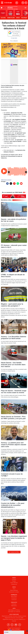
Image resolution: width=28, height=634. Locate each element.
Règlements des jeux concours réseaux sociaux (14, 616)
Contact (14, 579)
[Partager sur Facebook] (7, 184)
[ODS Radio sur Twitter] (12, 624)
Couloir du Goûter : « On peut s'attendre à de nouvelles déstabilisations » (12, 505)
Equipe (14, 581)
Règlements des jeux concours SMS (14, 617)
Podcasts (14, 604)
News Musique (14, 590)
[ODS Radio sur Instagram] (19, 624)
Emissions (14, 598)
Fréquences (14, 584)
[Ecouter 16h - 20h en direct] (14, 196)
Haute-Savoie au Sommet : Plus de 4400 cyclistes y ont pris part (13, 417)
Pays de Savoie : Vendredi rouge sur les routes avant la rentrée (13, 391)
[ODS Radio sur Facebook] (8, 624)
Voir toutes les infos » (14, 552)
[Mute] (25, 8)
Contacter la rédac (14, 592)
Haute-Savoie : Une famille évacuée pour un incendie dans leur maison (13, 364)
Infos (18, 17)
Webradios (14, 605)
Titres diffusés (14, 582)
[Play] (2, 8)
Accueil (3, 17)
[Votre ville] (16, 2)
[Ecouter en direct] (26, 2)
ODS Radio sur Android (14, 611)
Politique (24, 17)
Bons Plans (11, 17)
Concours (14, 599)
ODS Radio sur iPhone (14, 610)
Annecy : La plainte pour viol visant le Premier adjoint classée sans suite (13, 444)
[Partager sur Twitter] (10, 184)
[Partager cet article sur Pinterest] (14, 184)
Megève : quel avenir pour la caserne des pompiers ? (12, 305)
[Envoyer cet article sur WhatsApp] (17, 184)
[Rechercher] (22, 2)
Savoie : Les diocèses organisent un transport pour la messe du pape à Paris (14, 538)
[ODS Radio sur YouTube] (15, 624)
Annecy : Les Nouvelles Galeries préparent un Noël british (13, 337)
